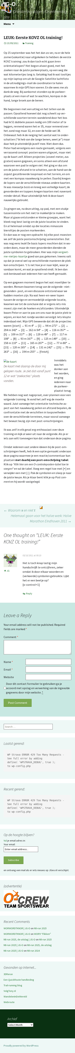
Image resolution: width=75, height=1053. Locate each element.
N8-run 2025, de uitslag (39, 945)
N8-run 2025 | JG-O (13, 945)
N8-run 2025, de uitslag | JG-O (19, 939)
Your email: (9, 844)
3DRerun (8, 974)
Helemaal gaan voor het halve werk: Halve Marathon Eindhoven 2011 (41, 518)
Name (8, 662)
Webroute (9, 1002)
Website (9, 677)
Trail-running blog (13, 985)
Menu (7, 24)
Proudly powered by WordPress (21, 1045)
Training (29, 43)
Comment (11, 637)
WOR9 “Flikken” (42, 933)
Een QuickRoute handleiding (19, 979)
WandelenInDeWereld (15, 996)
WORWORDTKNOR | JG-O (17, 928)
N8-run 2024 (33, 950)
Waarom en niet (19, 510)
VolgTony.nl (10, 991)
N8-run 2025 (40, 928)
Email (8, 669)
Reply (29, 593)
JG (8, 570)
